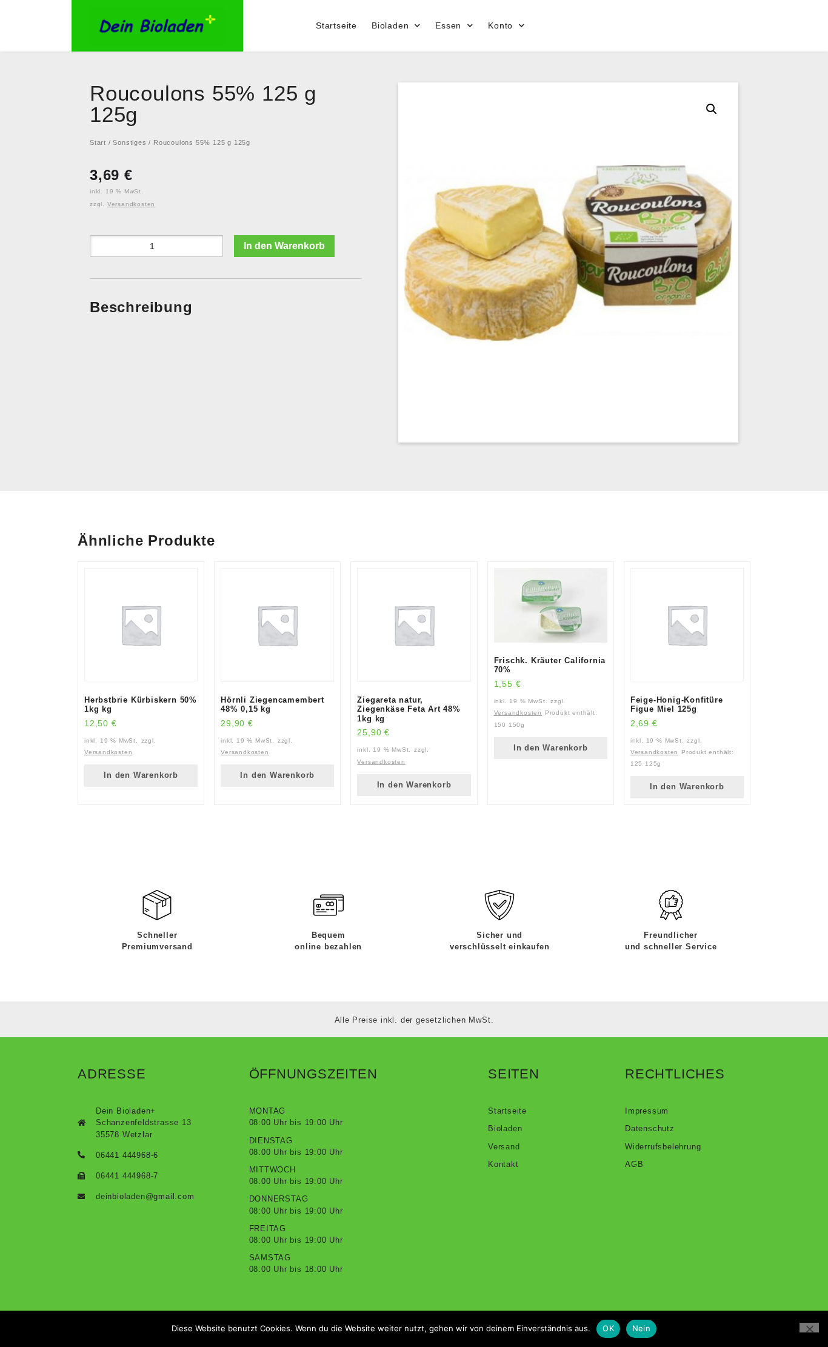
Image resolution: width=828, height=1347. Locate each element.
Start (98, 142)
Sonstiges (129, 142)
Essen (448, 25)
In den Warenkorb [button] (141, 775)
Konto (500, 25)
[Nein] (809, 1327)
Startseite (336, 25)
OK (608, 1328)
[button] (712, 109)
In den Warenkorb (284, 246)
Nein (641, 1328)
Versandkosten (131, 204)
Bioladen (390, 25)
